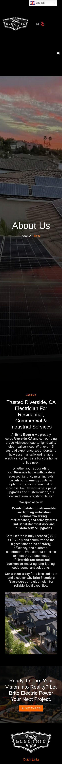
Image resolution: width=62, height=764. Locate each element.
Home (37, 235)
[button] (58, 53)
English (40, 2)
